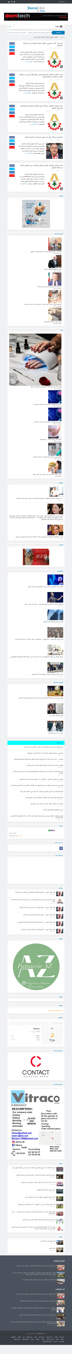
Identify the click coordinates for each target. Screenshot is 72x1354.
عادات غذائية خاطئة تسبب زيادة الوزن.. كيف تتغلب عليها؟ (47, 474)
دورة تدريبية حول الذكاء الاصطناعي (52, 322)
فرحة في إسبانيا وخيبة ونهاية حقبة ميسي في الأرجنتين (39, 1219)
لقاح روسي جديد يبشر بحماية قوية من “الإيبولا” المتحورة (47, 457)
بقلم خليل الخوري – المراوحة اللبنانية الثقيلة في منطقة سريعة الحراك (35, 892)
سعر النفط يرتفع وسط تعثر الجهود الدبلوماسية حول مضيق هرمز (44, 797)
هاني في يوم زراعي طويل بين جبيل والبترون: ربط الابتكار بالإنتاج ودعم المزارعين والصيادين (37, 785)
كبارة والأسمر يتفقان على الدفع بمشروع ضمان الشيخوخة (39, 1279)
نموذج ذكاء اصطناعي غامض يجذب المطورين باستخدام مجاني (45, 586)
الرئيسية (62, 1337)
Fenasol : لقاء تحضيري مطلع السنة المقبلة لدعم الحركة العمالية (43, 44)
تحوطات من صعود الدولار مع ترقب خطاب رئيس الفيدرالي (46, 803)
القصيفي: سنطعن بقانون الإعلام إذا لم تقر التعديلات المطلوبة (45, 252)
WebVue (40, 1333)
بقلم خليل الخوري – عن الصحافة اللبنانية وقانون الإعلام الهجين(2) (36, 922)
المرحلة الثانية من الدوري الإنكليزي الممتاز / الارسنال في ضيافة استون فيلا (41, 791)
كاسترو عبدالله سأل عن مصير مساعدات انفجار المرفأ (44, 137)
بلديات (35, 1337)
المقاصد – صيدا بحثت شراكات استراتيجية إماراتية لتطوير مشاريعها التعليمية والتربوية (38, 759)
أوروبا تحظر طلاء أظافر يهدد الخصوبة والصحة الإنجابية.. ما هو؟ (46, 387)
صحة (24, 1337)
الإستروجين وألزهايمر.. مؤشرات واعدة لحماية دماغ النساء (47, 404)
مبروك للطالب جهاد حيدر (56, 715)
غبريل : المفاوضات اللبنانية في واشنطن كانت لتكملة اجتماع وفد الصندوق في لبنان (39, 537)
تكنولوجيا (13, 1337)
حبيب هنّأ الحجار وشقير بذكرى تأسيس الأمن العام (49, 287)
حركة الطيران (17, 1339)
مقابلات (37, 1339)
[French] (54, 830)
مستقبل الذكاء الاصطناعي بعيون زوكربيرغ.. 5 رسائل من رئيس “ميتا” (43, 604)
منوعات (32, 1339)
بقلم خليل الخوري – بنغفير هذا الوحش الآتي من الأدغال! (39, 914)
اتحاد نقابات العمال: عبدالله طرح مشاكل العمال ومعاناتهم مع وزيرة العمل (41, 107)
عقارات (42, 1339)
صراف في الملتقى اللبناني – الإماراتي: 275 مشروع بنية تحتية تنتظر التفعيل (41, 779)
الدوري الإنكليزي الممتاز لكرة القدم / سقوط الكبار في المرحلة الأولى (35, 1175)
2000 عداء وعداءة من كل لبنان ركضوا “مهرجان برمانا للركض (38, 1182)
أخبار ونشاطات (48, 110)
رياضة (62, 1339)
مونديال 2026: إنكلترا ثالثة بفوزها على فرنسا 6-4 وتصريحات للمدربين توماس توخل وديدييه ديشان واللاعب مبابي (33, 1228)
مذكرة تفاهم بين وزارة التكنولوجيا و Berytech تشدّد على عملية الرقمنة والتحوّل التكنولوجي (37, 656)
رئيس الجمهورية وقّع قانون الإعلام (52, 269)
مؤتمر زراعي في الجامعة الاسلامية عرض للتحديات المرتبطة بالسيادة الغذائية (41, 698)
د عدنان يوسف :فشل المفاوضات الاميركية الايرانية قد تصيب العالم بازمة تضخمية (39, 498)
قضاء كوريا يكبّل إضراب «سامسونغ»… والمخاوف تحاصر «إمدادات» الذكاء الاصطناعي (39, 639)
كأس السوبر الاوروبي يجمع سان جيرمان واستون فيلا (40, 1197)
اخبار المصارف (49, 1337)
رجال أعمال (41, 1337)
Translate (20, 835)
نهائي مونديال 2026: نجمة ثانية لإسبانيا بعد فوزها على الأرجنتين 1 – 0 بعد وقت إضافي (33, 1213)
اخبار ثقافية (29, 1337)
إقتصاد (50, 48)
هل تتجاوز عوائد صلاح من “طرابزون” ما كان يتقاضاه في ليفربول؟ (36, 1204)
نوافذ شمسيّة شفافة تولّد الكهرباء (53, 621)
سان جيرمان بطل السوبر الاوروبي (45, 1190)
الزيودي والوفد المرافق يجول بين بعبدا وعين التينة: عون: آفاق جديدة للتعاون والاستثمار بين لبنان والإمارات (36, 817)
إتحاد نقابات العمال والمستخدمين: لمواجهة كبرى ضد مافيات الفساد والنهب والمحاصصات (41, 75)
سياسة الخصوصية (47, 1341)
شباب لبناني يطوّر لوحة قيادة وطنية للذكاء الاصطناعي (47, 674)
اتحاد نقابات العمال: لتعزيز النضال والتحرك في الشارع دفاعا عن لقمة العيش (41, 166)
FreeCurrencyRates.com (55, 1010)
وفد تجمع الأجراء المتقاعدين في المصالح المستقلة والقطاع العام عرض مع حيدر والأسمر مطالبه (28, 33)
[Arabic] (49, 830)
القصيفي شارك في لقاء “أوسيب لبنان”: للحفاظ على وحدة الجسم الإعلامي (42, 304)
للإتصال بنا (61, 1341)
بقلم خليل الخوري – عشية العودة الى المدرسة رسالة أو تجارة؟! (37, 907)
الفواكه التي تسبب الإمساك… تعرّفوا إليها (50, 439)
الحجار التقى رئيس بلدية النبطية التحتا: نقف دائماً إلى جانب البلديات (43, 747)
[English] (52, 830)
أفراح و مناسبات (50, 1339)
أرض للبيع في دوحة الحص (47, 1241)
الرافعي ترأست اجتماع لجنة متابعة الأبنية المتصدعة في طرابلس (45, 765)
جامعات (57, 1339)
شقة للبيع (52, 1248)
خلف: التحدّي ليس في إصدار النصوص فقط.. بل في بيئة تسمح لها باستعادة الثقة (33, 900)
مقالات (19, 1337)
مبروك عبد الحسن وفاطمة (55, 733)
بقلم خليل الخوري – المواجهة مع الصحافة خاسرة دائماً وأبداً (38, 929)
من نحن (55, 1341)
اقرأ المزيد (29, 61)
